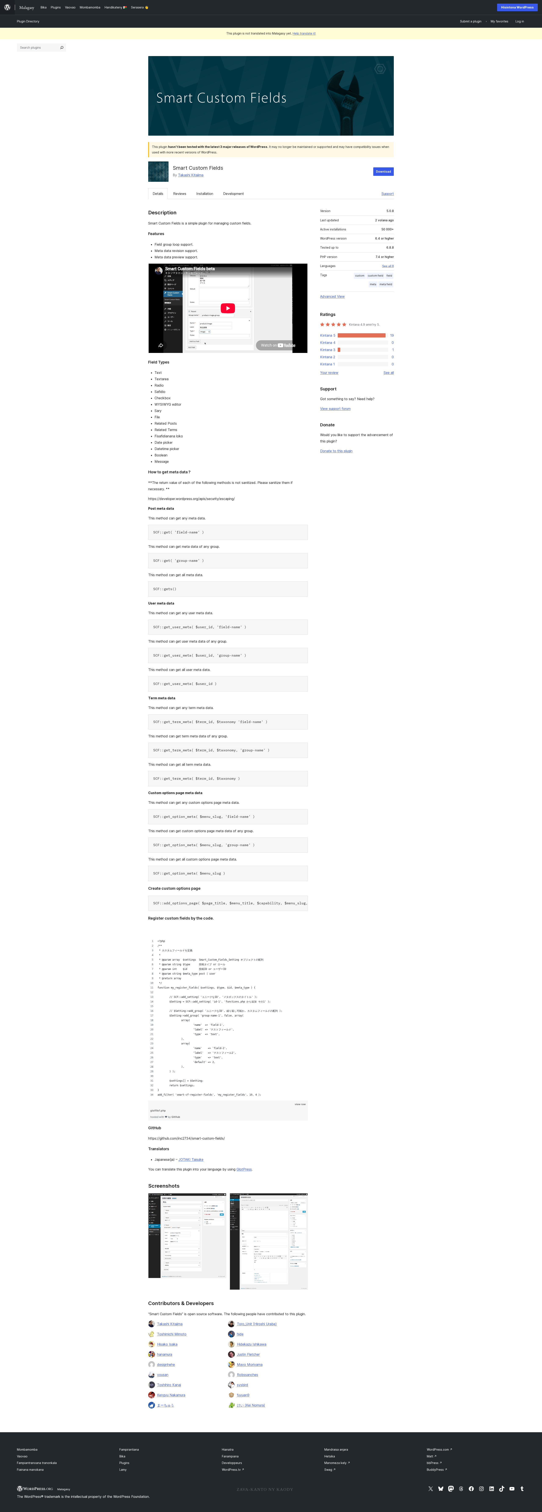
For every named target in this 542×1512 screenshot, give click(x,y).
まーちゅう (165, 1405)
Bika (122, 1456)
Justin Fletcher (248, 1354)
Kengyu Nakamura (171, 1395)
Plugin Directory (28, 21)
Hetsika (329, 1456)
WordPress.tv (233, 1469)
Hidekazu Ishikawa (251, 1344)
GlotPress (244, 1169)
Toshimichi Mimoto (172, 1334)
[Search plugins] (62, 47)
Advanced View (332, 296)
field (389, 275)
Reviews (179, 193)
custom (359, 275)
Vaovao (22, 1456)
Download (383, 171)
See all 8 (388, 266)
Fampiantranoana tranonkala (37, 1463)
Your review (329, 372)
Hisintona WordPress (517, 7)
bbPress (434, 1463)
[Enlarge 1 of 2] (220, 1199)
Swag (330, 1469)
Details (158, 193)
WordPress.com (439, 1449)
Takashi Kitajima (190, 175)
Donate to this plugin (336, 451)
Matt (432, 1456)
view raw (300, 1104)
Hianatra (228, 1449)
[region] (228, 1011)
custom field (375, 275)
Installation (204, 193)
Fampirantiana (129, 1449)
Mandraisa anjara (336, 1449)
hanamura (164, 1354)
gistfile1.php (158, 1110)
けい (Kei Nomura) (251, 1405)
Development (233, 193)
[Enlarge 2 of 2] (302, 1199)
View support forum (335, 408)
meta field (386, 284)
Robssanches (247, 1375)
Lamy (123, 1469)
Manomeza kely (337, 1463)
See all (389, 372)
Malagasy (63, 1489)
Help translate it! (304, 33)
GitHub (175, 1116)
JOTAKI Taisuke (190, 1159)
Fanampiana (230, 1456)
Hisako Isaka (167, 1344)
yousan (162, 1375)
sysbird (242, 1385)
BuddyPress (437, 1469)
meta (373, 284)
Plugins (124, 1463)
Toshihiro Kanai (169, 1385)
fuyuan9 (243, 1395)
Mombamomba (27, 1449)
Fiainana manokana (30, 1469)
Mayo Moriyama (250, 1364)
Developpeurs (232, 1463)
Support (388, 193)
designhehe (166, 1364)
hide (240, 1334)
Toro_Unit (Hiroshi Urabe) (257, 1324)
